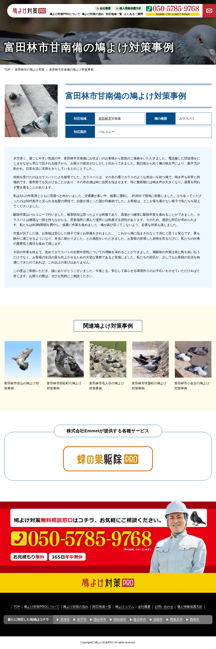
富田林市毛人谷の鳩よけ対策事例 (106, 385)
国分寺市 (100, 619)
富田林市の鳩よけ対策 (30, 69)
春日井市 (139, 619)
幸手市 (81, 619)
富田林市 (105, 118)
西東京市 (176, 619)
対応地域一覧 (114, 14)
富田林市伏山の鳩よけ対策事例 (21, 385)
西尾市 (194, 619)
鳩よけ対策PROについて (65, 14)
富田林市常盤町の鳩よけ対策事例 (149, 385)
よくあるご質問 (133, 14)
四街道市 (119, 619)
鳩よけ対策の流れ (93, 14)
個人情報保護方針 (130, 8)
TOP (7, 69)
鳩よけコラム (124, 606)
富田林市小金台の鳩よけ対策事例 (191, 385)
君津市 (65, 619)
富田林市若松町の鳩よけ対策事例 (64, 385)
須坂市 (158, 619)
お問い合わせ (163, 606)
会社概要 (105, 8)
